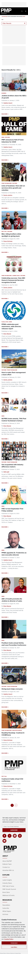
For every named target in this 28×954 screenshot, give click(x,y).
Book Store (6, 892)
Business (4, 93)
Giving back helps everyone (12, 689)
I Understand (14, 943)
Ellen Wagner (7, 333)
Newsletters (6, 905)
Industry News (7, 883)
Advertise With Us (8, 870)
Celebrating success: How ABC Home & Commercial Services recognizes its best (13, 280)
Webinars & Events (8, 895)
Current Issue (16, 275)
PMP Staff (6, 472)
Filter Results (7, 23)
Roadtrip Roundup (17, 730)
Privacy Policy (3, 953)
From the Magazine (7, 183)
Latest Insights (7, 880)
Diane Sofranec (7, 241)
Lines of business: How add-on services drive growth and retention (13, 188)
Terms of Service (10, 953)
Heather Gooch (7, 103)
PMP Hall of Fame (8, 886)
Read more (5, 114)
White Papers (6, 911)
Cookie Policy (8, 939)
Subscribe (14, 830)
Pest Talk (4, 231)
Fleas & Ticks (5, 321)
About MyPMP (7, 861)
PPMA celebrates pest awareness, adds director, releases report (11, 326)
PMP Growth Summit (9, 889)
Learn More (14, 947)
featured (7, 137)
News (3, 137)
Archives (5, 914)
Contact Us (6, 867)
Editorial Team (7, 864)
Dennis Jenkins (7, 195)
